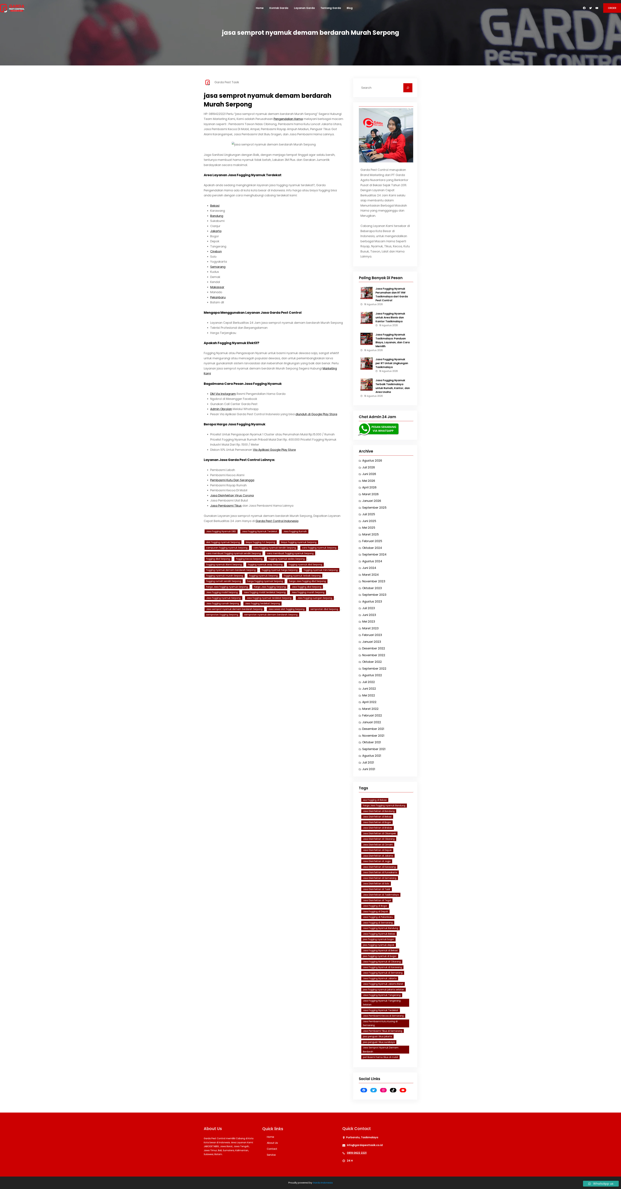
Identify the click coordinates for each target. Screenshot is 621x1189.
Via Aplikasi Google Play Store (274, 450)
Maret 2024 (370, 575)
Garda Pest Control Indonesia (277, 521)
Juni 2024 (369, 568)
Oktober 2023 (372, 588)
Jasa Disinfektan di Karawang (379, 867)
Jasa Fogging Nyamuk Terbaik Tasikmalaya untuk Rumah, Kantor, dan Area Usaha (393, 386)
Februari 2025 (372, 541)
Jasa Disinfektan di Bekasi (377, 816)
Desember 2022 (373, 648)
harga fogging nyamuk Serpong (265, 581)
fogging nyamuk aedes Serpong (286, 558)
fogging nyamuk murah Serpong (224, 575)
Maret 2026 (370, 494)
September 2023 (374, 595)
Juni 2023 (369, 615)
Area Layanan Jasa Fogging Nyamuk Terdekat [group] (242, 175)
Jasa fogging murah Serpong (308, 592)
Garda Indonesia (323, 1182)
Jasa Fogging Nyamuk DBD (221, 531)
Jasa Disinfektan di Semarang (379, 878)
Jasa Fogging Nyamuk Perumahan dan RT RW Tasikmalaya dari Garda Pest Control (392, 294)
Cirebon (216, 251)
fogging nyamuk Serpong (263, 575)
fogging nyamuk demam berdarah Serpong (231, 570)
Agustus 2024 (372, 561)
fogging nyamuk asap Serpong (265, 564)
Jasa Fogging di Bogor (375, 905)
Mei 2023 (368, 621)
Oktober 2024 (372, 548)
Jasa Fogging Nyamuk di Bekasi (380, 950)
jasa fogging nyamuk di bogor (380, 956)
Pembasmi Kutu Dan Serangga (232, 480)
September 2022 (374, 668)
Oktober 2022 (372, 662)
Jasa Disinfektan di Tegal (377, 900)
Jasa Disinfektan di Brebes (377, 827)
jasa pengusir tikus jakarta (377, 1036)
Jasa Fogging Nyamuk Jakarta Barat (383, 984)
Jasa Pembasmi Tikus (226, 506)
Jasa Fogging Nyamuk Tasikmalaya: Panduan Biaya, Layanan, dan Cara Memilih (393, 340)
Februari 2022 (372, 715)
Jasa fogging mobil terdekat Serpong (265, 592)
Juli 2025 (368, 514)
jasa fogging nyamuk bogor (378, 939)
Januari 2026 (371, 501)
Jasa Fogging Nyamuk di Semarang (383, 972)
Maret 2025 (370, 534)
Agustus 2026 (372, 461)
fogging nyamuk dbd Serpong (305, 564)
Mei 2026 (368, 481)
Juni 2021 (368, 769)
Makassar (217, 287)
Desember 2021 (373, 729)
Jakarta (215, 231)
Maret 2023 (370, 628)
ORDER (612, 8)
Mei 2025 (368, 528)
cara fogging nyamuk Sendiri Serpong (274, 547)
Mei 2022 (368, 695)
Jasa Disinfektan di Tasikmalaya (381, 894)
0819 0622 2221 (357, 1153)
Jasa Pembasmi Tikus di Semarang (382, 1031)
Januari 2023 (371, 642)
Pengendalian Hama (288, 119)
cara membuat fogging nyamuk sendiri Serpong (233, 553)
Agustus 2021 (371, 756)
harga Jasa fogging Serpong (270, 586)
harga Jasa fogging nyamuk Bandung (384, 805)
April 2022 (369, 702)
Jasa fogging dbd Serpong (306, 586)
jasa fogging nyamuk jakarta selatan (383, 989)
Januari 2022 (371, 722)
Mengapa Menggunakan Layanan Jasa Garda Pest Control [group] (253, 312)
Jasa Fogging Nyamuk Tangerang (382, 995)
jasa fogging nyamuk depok (378, 945)
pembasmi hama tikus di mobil (380, 1057)
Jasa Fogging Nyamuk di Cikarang (382, 961)
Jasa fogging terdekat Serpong (262, 603)
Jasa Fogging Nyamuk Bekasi (379, 933)
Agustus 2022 (372, 675)
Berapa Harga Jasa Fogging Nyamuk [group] (234, 424)
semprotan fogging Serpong (222, 614)
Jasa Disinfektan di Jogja (377, 861)
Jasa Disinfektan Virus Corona (232, 495)
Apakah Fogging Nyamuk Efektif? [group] (231, 343)
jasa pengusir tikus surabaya (379, 1042)
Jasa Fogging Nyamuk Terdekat (259, 531)
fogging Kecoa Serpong (249, 558)
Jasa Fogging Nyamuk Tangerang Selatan (382, 1002)
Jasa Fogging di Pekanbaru (378, 917)
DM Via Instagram (223, 394)
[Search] (407, 87)
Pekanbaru (218, 297)
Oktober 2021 (371, 742)
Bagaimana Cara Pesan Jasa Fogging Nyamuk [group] (243, 383)
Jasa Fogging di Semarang (378, 922)
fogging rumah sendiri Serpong (223, 581)
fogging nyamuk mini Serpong (321, 570)
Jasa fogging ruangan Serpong (314, 598)
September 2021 (373, 749)
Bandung (216, 216)
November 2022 (373, 655)
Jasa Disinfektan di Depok (377, 850)
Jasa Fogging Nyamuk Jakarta (380, 978)
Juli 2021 (368, 762)
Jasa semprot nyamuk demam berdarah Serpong (234, 609)
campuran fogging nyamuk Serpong (226, 547)
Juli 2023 (368, 608)
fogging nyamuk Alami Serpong (224, 564)
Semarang (217, 267)
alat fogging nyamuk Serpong (223, 542)
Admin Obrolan (221, 409)
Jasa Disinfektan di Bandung (379, 811)
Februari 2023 (372, 635)
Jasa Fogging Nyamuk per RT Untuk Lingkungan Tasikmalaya (392, 363)
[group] (273, 254)
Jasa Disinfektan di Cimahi (378, 844)
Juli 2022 (368, 682)
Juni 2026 (369, 474)
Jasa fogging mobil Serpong (222, 592)
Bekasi (214, 206)
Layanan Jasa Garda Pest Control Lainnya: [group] (239, 460)
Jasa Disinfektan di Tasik (376, 889)
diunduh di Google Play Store (316, 414)
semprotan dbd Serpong (324, 609)
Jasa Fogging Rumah (295, 531)
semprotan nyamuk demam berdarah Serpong (271, 614)
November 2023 (373, 581)
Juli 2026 (368, 467)
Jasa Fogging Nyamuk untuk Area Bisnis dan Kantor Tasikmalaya (390, 317)
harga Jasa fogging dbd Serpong (307, 581)
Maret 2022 (370, 709)
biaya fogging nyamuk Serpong (298, 542)
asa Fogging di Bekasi (375, 800)
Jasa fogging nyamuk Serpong (223, 598)
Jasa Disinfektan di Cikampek (379, 833)
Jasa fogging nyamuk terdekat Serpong (269, 598)
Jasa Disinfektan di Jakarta (378, 855)
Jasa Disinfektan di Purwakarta (380, 872)
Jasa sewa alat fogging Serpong (286, 609)
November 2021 (373, 736)
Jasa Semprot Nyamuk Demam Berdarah (380, 1049)
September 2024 (374, 554)
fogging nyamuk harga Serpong (280, 570)
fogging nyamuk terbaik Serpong (302, 575)
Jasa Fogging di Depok (375, 911)
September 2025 (374, 508)
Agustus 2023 (372, 601)
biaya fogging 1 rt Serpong (260, 542)
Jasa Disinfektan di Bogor (377, 822)
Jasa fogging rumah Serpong (222, 603)
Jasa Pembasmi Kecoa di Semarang (383, 1015)
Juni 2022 (369, 689)
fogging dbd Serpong (218, 558)
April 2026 (369, 487)
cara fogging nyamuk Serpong (319, 547)
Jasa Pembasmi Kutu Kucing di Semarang (380, 1023)
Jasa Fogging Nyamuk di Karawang (382, 967)
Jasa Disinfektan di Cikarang (379, 839)
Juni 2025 (369, 521)
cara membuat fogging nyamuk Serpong (290, 553)
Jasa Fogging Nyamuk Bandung (380, 928)
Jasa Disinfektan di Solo (376, 883)
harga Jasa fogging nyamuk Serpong (227, 586)
